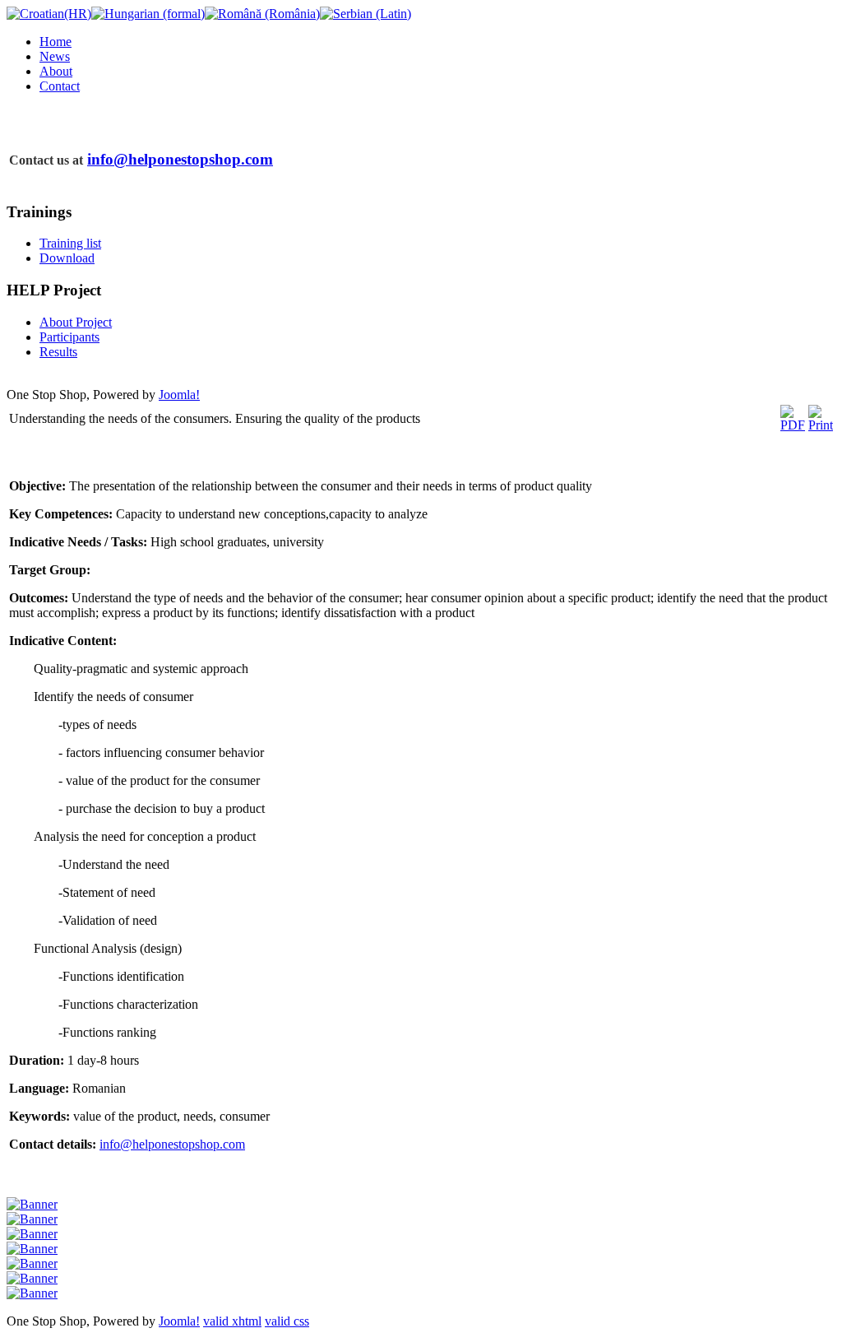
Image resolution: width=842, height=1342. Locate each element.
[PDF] (792, 425)
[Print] (820, 425)
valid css (287, 1321)
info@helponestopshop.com (180, 159)
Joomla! (179, 395)
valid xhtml (232, 1321)
